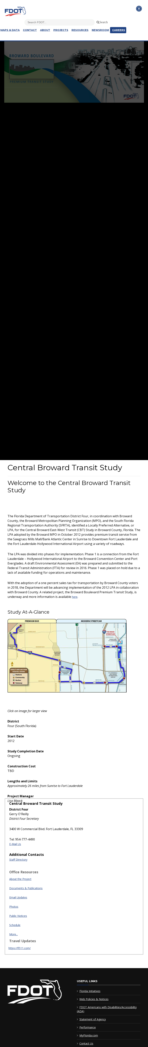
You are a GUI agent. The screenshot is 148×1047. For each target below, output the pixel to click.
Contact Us (86, 1043)
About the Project (20, 879)
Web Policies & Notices (93, 999)
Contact (30, 29)
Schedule (14, 925)
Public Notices (18, 916)
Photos (13, 906)
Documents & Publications (26, 888)
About (45, 29)
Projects (60, 29)
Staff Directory (18, 859)
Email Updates (18, 897)
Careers (118, 29)
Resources (79, 29)
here (74, 597)
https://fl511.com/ (19, 948)
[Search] (97, 21)
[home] (35, 992)
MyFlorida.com (88, 1035)
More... (13, 934)
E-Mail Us (15, 844)
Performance (87, 1027)
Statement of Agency (92, 1019)
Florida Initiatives (89, 991)
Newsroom (100, 29)
